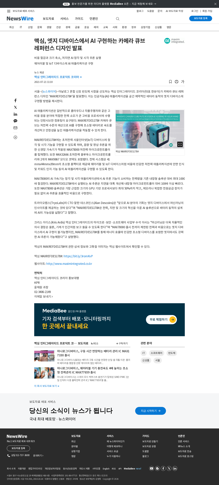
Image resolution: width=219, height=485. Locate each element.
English (106, 468)
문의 (160, 11)
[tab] (88, 436)
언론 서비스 (183, 441)
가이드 (79, 19)
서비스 (64, 19)
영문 (169, 27)
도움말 (150, 11)
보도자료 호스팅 (186, 456)
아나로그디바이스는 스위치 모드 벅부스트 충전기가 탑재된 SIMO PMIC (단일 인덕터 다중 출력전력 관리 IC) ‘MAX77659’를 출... (93, 378)
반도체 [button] (171, 353)
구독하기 (123, 343)
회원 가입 (207, 11)
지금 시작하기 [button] (149, 411)
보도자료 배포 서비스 (24, 11)
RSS (95, 343)
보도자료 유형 (149, 446)
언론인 (93, 19)
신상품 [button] (145, 360)
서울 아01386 (26, 479)
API (119, 468)
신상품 (158, 27)
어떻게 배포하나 (114, 446)
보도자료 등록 (201, 18)
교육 (105, 27)
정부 (133, 27)
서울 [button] (157, 360)
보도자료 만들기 (150, 441)
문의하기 (38, 455)
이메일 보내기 (43, 296)
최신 (11, 27)
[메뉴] (9, 11)
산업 (30, 27)
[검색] (117, 19)
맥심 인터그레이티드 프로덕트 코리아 (58, 77)
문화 (39, 27)
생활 (49, 27)
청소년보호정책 (70, 468)
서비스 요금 (112, 451)
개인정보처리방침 (52, 468)
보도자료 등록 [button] (18, 448)
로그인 (194, 11)
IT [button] (143, 353)
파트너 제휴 (84, 468)
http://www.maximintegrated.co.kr (69, 264)
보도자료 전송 (184, 451)
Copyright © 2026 (111, 479)
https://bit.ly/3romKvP (78, 256)
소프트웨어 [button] (156, 353)
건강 (58, 27)
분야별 (74, 446)
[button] (170, 81)
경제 (68, 27)
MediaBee (129, 468)
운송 (86, 27)
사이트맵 (96, 468)
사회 (115, 27)
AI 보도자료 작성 (174, 11)
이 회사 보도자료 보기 (46, 386)
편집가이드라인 (35, 468)
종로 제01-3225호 (99, 475)
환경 (124, 27)
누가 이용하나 (113, 456)
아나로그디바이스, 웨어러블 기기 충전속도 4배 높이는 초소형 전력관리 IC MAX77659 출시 (92, 370)
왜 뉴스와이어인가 (116, 441)
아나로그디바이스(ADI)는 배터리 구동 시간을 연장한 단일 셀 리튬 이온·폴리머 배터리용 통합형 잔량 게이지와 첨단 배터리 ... (93, 361)
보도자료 (48, 19)
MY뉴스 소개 (184, 446)
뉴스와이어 (49, 91)
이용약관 (22, 468)
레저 (96, 27)
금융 (77, 27)
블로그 (140, 11)
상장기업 (145, 27)
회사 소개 (11, 468)
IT (21, 27)
